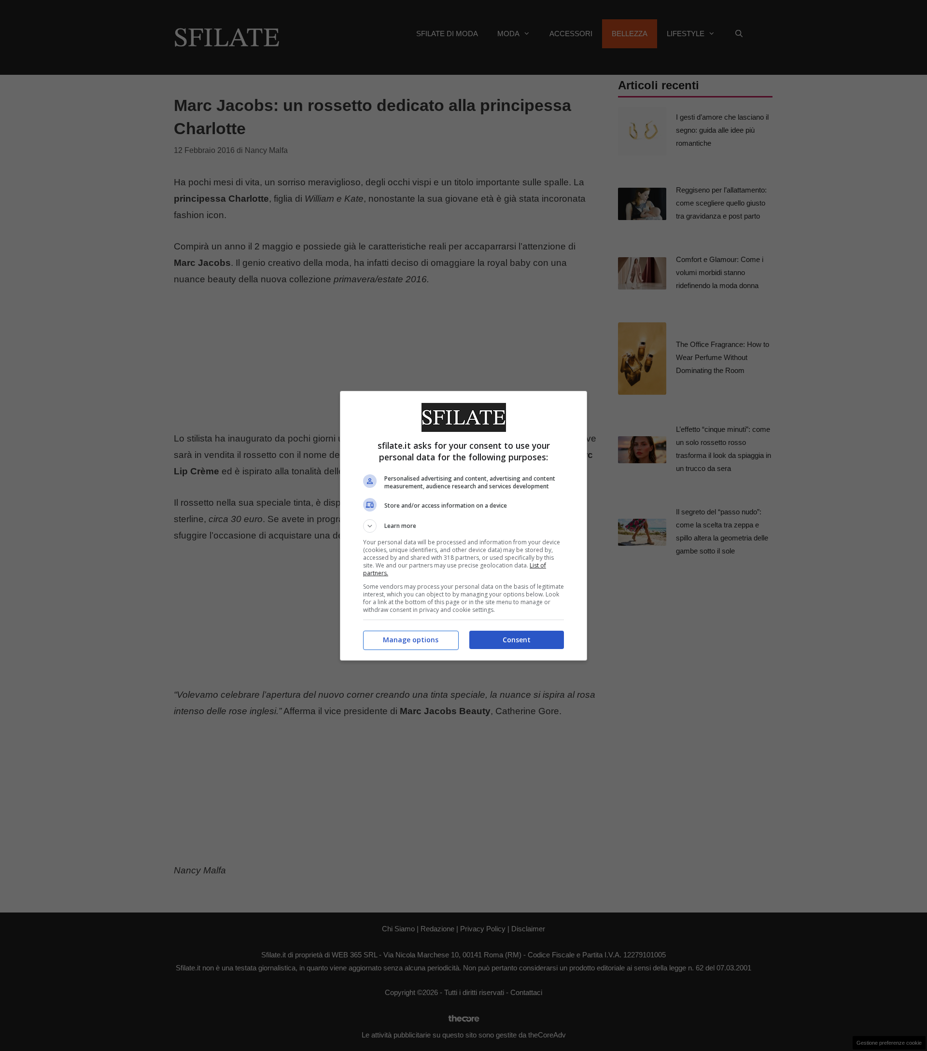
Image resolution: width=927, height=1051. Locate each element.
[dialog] (463, 526)
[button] (463, 526)
